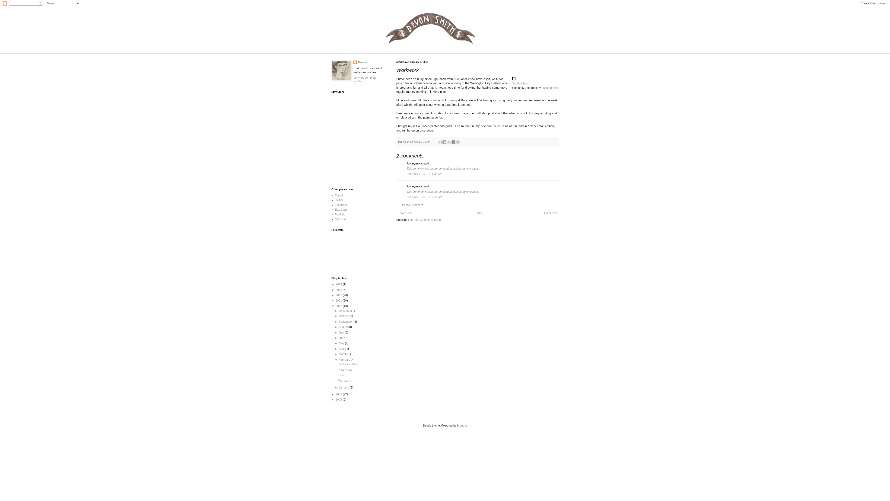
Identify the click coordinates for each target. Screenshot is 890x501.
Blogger (462, 425)
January (344, 387)
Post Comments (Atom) (427, 220)
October (344, 316)
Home (478, 213)
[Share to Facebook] (453, 142)
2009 (339, 394)
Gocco (342, 375)
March (343, 354)
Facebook (341, 205)
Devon (362, 62)
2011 (339, 300)
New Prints (345, 369)
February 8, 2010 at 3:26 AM (424, 197)
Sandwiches (520, 83)
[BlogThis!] (444, 142)
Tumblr (339, 195)
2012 (339, 295)
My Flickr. (340, 219)
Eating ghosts (550, 88)
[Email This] (440, 142)
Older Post (550, 213)
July (342, 332)
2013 (339, 290)
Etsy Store (341, 209)
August (343, 327)
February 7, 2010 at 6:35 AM (424, 174)
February (345, 359)
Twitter (339, 200)
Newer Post (404, 213)
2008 (339, 399)
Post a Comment (412, 205)
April (342, 348)
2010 (339, 306)
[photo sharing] (513, 79)
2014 (339, 284)
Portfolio (340, 214)
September (346, 321)
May (342, 343)
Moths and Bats (348, 364)
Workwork (344, 380)
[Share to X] (449, 142)
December (346, 310)
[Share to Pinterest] (458, 142)
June (342, 338)
